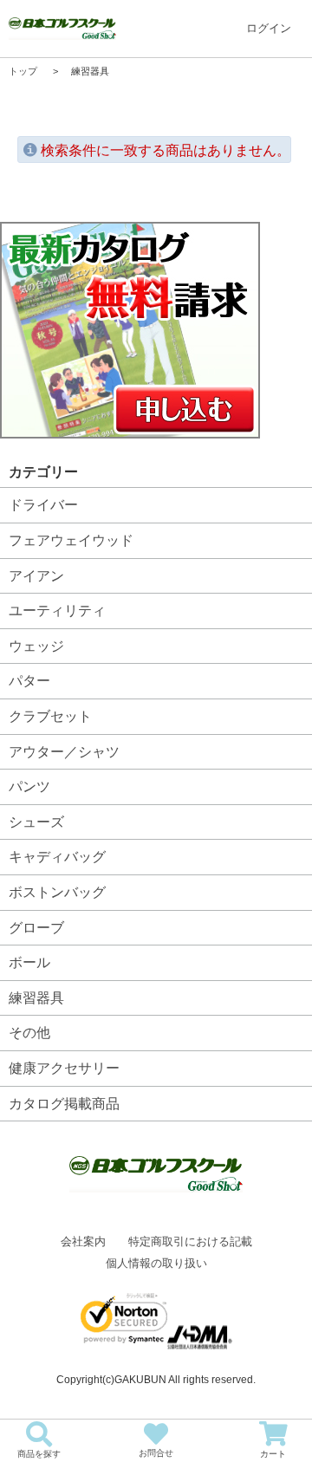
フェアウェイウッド (71, 540)
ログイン (268, 28)
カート (273, 1454)
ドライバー (43, 504)
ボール (29, 962)
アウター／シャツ (64, 751)
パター (29, 680)
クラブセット (50, 716)
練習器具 (36, 998)
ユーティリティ (57, 610)
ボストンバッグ (57, 892)
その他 (29, 1032)
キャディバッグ (57, 856)
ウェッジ (36, 646)
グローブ (36, 927)
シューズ (36, 822)
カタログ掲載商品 (64, 1103)
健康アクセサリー (64, 1068)
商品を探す (39, 1454)
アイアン (36, 576)
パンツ (29, 786)
